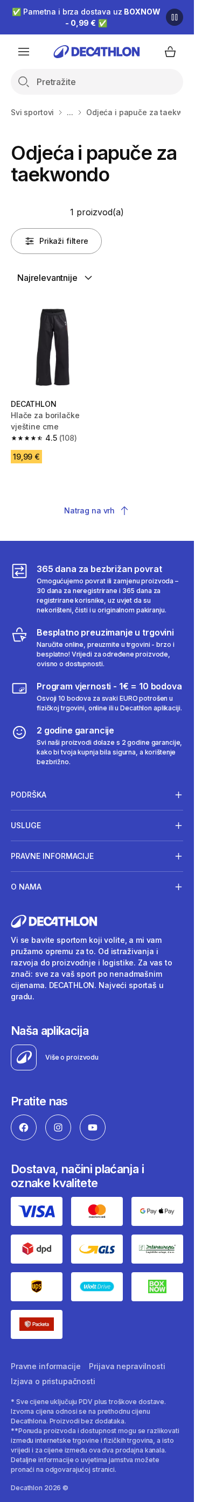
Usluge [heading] (26, 825)
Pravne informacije (45, 1366)
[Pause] (174, 17)
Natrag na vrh (89, 510)
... (70, 112)
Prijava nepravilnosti (127, 1366)
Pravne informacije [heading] (52, 856)
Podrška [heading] (28, 794)
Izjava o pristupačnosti (53, 1381)
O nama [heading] (26, 886)
